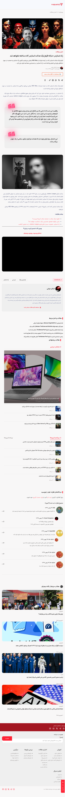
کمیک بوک (14, 758)
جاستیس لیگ (22, 280)
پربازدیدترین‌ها (54, 438)
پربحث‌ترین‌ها (8, 438)
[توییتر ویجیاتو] (57, 728)
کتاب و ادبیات (13, 756)
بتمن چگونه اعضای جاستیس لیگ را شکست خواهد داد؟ (44, 222)
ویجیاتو (61, 12)
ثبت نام (49, 497)
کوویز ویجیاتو (13, 760)
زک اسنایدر (6, 280)
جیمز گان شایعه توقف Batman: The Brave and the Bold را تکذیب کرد (46, 326)
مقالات (44, 765)
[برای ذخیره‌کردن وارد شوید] (45, 80)
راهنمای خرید (57, 756)
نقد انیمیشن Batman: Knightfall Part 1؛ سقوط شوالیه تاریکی (48, 323)
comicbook (57, 280)
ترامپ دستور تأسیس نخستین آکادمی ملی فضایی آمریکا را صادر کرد (45, 677)
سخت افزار (43, 760)
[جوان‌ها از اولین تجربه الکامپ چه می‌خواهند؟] (32, 600)
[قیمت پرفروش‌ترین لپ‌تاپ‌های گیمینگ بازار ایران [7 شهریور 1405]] (32, 377)
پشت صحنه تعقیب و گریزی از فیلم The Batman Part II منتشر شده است (45, 330)
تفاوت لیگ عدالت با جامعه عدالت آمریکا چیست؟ (46, 219)
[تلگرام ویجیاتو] (60, 728)
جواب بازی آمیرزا (56, 758)
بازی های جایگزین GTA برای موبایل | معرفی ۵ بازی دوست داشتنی (39, 442)
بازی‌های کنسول (27, 756)
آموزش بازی (57, 753)
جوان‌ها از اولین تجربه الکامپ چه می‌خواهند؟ (51, 614)
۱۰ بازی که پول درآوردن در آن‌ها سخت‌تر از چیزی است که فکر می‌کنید (38, 406)
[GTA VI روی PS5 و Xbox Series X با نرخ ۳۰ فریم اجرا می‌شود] (58, 426)
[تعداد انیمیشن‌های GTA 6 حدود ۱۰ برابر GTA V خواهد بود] (58, 417)
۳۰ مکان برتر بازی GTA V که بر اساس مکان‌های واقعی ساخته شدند (39, 468)
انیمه (59, 775)
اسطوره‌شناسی (14, 753)
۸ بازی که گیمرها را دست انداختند (47, 476)
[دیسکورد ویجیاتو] (50, 728)
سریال (58, 779)
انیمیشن (58, 777)
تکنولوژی (61, 611)
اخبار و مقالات (53, 12)
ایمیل (61, 737)
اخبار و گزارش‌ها (42, 753)
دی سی (14, 280)
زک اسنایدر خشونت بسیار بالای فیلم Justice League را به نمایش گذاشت (39, 224)
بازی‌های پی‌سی (27, 753)
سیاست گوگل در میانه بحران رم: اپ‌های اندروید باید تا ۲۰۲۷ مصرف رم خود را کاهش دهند (39, 646)
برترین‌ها (44, 758)
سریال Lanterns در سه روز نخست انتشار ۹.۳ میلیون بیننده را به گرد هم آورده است (43, 333)
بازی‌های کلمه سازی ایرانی (54, 760)
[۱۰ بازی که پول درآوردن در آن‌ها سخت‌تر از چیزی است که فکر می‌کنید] (58, 408)
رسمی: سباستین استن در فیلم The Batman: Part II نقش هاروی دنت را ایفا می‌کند (43, 337)
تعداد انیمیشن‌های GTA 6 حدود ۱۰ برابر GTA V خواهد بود (41, 415)
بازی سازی (43, 756)
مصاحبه (44, 762)
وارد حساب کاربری (38, 497)
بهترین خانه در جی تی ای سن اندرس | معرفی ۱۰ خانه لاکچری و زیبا (39, 459)
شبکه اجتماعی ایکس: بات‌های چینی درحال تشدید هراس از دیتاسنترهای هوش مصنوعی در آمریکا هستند (35, 709)
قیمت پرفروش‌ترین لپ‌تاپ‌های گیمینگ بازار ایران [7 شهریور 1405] (43, 398)
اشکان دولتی (53, 67)
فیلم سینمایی (57, 782)
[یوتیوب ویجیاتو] (53, 728)
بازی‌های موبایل (27, 758)
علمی (62, 674)
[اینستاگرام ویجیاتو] (63, 728)
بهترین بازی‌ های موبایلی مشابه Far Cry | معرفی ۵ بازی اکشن (40, 450)
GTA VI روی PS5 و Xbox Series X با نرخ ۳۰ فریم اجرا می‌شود (39, 424)
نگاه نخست (43, 767)
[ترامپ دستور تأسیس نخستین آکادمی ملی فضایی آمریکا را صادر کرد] (32, 663)
